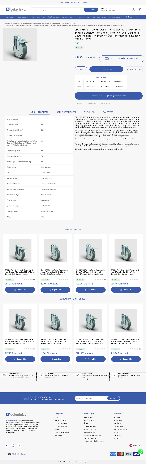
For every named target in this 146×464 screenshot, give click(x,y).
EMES (77, 43)
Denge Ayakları (67, 17)
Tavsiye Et (80, 104)
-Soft (61, 462)
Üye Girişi (117, 438)
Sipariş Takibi (118, 420)
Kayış (135, 17)
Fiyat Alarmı (105, 104)
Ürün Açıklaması (39, 112)
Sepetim (116, 432)
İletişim (86, 423)
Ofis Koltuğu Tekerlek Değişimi (94, 441)
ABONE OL (114, 398)
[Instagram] (13, 445)
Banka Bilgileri (89, 420)
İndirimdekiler (118, 426)
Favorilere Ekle (135, 69)
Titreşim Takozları (54, 17)
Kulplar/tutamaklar (38, 17)
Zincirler (128, 17)
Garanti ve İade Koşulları (92, 435)
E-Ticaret (66, 462)
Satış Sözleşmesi (90, 432)
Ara (92, 10)
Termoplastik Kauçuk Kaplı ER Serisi (64, 23)
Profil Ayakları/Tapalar (62, 432)
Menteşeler (59, 435)
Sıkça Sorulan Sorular (121, 429)
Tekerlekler (10, 17)
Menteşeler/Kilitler (99, 17)
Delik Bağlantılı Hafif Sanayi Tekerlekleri (36, 23)
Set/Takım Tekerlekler (116, 17)
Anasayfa (6, 23)
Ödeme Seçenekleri (66, 112)
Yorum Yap (92, 104)
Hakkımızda (88, 417)
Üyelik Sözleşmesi (90, 429)
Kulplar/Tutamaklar (61, 420)
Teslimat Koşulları (90, 426)
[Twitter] (19, 445)
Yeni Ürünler (118, 423)
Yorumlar (89, 112)
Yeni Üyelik (117, 435)
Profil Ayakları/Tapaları (83, 17)
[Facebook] (7, 445)
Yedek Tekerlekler (23, 17)
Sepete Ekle (21, 290)
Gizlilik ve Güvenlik (90, 438)
